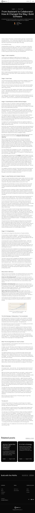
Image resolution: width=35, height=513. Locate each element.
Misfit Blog (16, 489)
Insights (13, 9)
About (2, 490)
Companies (3, 492)
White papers (16, 490)
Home (2, 489)
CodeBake (19, 155)
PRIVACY (27, 490)
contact (2, 493)
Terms (27, 489)
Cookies (27, 492)
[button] (33, 1)
